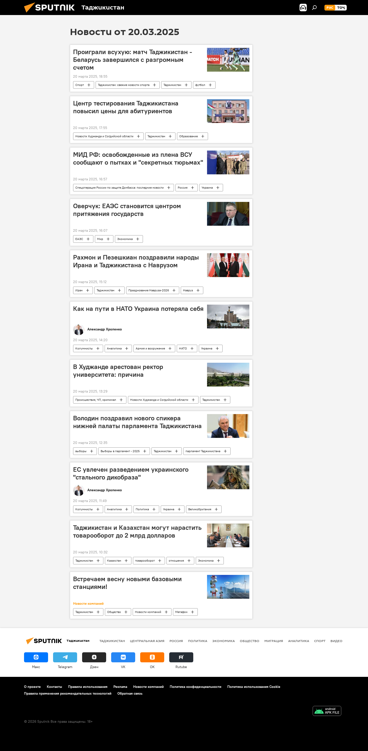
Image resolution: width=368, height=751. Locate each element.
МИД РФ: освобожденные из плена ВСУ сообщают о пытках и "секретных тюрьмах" (138, 158)
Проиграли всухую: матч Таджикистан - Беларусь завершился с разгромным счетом (132, 59)
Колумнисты (84, 348)
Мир (100, 239)
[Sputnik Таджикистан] (51, 14)
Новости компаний (148, 612)
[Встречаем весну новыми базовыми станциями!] (228, 587)
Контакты (54, 686)
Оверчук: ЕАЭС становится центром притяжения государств (127, 210)
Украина (207, 187)
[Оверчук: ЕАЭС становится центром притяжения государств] (228, 214)
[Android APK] (327, 711)
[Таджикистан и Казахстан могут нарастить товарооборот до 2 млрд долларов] (228, 535)
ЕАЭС (79, 239)
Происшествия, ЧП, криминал (95, 400)
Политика (142, 509)
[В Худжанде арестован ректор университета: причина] (228, 375)
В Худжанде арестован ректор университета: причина (118, 371)
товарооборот (145, 560)
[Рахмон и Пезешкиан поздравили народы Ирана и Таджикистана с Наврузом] (228, 265)
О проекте (32, 686)
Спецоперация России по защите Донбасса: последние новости (119, 187)
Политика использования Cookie (253, 686)
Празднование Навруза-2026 (148, 290)
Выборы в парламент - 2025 (120, 451)
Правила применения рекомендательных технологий (67, 693)
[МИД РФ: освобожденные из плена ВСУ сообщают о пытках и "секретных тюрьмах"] (228, 162)
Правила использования (87, 686)
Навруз (188, 290)
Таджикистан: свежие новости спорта (123, 85)
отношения (176, 560)
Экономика (125, 239)
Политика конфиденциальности (195, 686)
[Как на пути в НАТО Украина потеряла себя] (228, 316)
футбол (200, 85)
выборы (81, 451)
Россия (183, 187)
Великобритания (199, 509)
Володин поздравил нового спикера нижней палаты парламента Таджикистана (137, 422)
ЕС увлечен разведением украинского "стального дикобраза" (131, 473)
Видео (336, 641)
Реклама (120, 686)
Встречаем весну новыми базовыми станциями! (127, 583)
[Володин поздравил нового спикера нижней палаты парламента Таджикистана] (228, 426)
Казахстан (114, 560)
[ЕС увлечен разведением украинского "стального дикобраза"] (228, 477)
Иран (79, 290)
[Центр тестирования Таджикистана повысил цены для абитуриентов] (228, 111)
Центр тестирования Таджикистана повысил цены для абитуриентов (125, 107)
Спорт (79, 85)
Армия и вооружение (150, 348)
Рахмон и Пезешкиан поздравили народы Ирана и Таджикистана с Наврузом (136, 261)
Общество (114, 612)
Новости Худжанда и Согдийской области (104, 136)
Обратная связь (129, 693)
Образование (188, 136)
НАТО (183, 348)
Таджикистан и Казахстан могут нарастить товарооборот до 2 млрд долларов (137, 531)
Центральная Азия (147, 641)
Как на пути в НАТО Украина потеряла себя (138, 309)
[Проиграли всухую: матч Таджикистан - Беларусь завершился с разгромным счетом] (228, 60)
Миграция (273, 641)
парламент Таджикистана (203, 451)
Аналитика (114, 348)
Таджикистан (172, 85)
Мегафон (181, 612)
